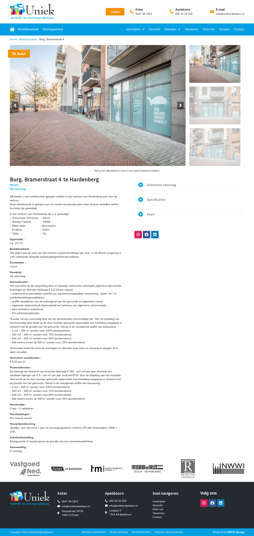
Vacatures (191, 29)
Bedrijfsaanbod (28, 29)
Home (13, 39)
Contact (239, 29)
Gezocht (154, 29)
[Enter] (132, 12)
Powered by (229, 532)
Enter (139, 9)
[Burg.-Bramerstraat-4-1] (98, 105)
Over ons (209, 29)
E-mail (220, 9)
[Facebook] (146, 234)
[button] (15, 105)
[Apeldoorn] (171, 12)
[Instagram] (138, 234)
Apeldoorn (182, 9)
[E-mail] (212, 12)
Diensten (170, 29)
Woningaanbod (53, 29)
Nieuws (224, 29)
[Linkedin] (155, 234)
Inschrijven (133, 29)
